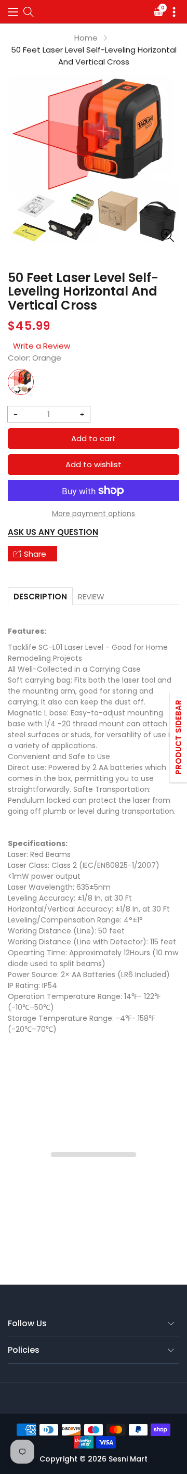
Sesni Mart (128, 1459)
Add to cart (93, 438)
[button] (13, 11)
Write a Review (41, 345)
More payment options (93, 513)
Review (91, 596)
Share (35, 553)
